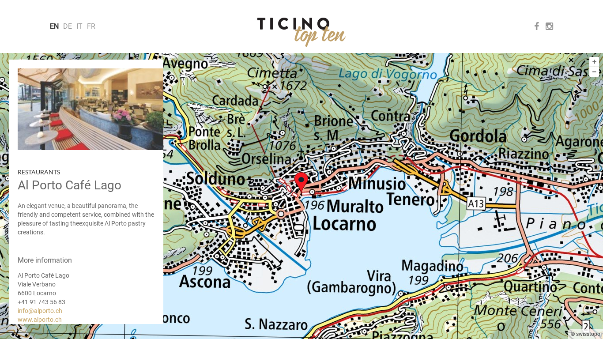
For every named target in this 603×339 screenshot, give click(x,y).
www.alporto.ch (40, 319)
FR (91, 26)
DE (67, 26)
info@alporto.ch (40, 310)
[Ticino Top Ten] (301, 32)
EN (54, 26)
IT (79, 26)
